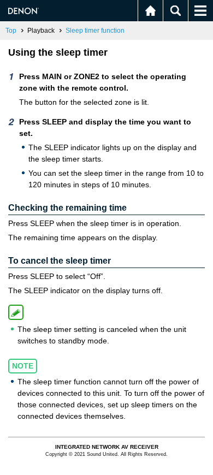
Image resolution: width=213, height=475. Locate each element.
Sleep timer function (95, 30)
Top (10, 30)
